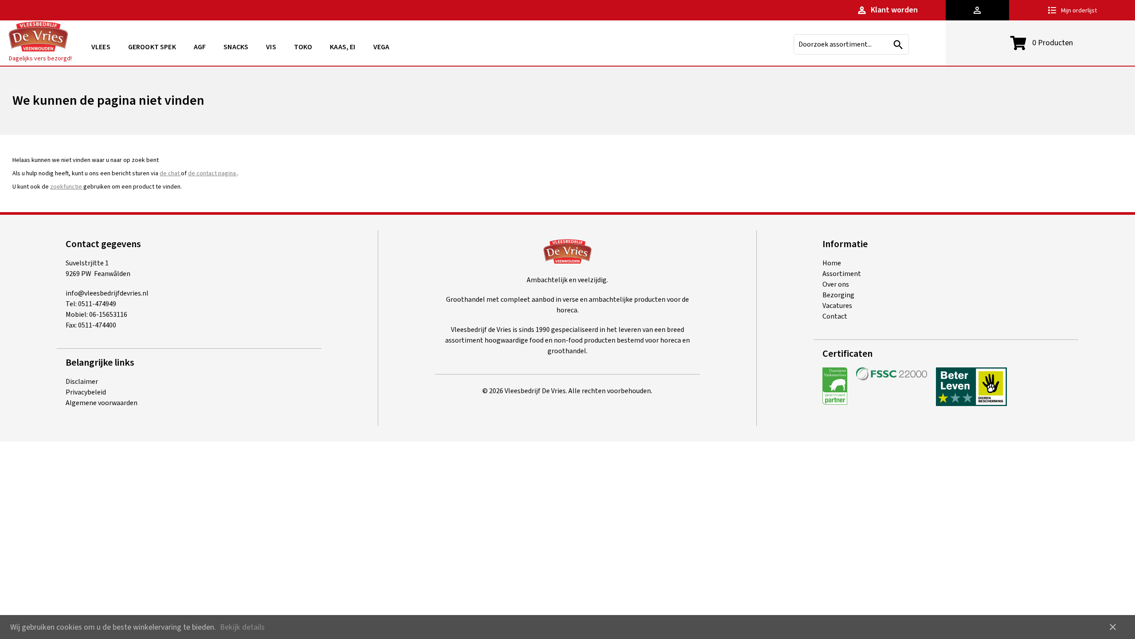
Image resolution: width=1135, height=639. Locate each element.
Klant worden (887, 10)
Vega (381, 47)
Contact (834, 316)
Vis (271, 47)
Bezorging (838, 295)
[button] (977, 10)
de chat (170, 173)
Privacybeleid (86, 392)
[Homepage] (38, 38)
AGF (200, 47)
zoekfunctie (66, 186)
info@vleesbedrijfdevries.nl (107, 293)
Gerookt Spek (152, 47)
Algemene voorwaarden (101, 403)
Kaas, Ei (342, 47)
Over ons (835, 284)
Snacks (235, 47)
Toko (303, 47)
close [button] (1113, 627)
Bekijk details (242, 627)
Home (831, 263)
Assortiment (841, 274)
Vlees (100, 47)
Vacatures (837, 306)
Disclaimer (82, 382)
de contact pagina (212, 173)
